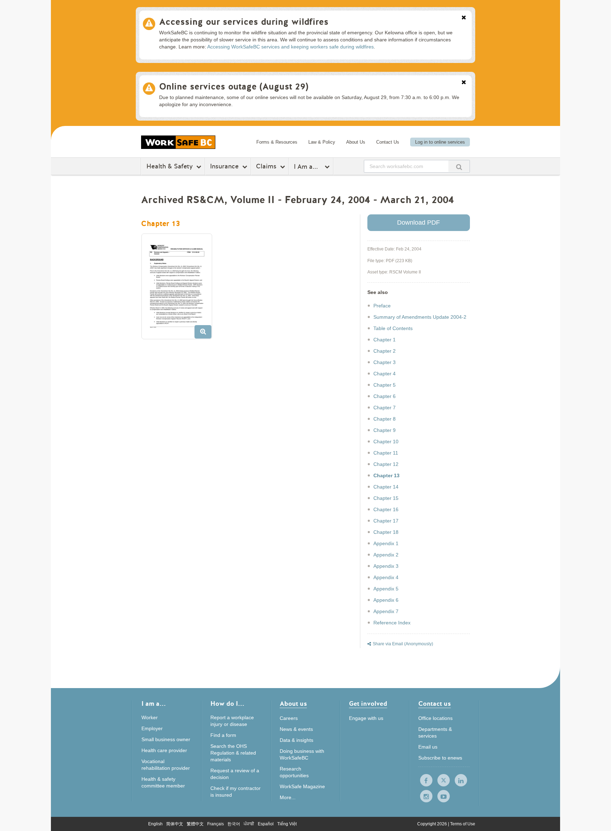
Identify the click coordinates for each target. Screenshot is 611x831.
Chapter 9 (384, 430)
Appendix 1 (385, 543)
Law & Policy (321, 142)
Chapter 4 (384, 373)
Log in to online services (440, 142)
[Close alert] (463, 18)
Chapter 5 (384, 385)
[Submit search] (459, 166)
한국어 (233, 823)
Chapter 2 (384, 351)
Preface (382, 305)
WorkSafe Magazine (302, 786)
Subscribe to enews (440, 758)
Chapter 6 (384, 396)
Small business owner (165, 739)
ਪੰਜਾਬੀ (249, 823)
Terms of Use (462, 823)
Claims (266, 166)
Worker (149, 717)
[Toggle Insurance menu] (245, 166)
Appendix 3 (385, 566)
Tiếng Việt (287, 823)
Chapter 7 (384, 407)
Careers (289, 718)
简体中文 (174, 823)
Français (215, 823)
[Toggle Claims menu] (283, 166)
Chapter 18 (385, 532)
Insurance (224, 166)
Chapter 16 (385, 509)
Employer (152, 728)
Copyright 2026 (432, 823)
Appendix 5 (385, 588)
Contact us (434, 704)
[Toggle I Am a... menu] (328, 166)
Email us (427, 747)
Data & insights (296, 740)
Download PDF (418, 222)
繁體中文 (195, 823)
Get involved (368, 704)
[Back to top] (497, 793)
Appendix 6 (385, 600)
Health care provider (164, 750)
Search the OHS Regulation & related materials (233, 752)
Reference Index (392, 622)
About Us (355, 142)
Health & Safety (169, 166)
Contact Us (387, 142)
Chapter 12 (385, 464)
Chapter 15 (385, 498)
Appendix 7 (385, 611)
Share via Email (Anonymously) (403, 643)
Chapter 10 (385, 441)
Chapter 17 (385, 521)
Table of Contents (393, 328)
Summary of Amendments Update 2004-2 (419, 317)
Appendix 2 (385, 555)
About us (293, 704)
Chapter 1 (384, 339)
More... (288, 797)
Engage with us (366, 718)
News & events (296, 729)
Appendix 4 (385, 577)
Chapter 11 (385, 453)
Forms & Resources (276, 142)
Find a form (223, 735)
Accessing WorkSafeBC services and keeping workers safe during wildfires (290, 47)
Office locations (435, 718)
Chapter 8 (384, 419)
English (155, 823)
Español (266, 823)
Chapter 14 (385, 487)
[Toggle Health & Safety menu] (199, 166)
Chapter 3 (384, 362)
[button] (179, 289)
